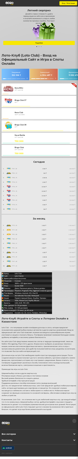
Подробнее (39, 43)
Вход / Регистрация (68, 3)
